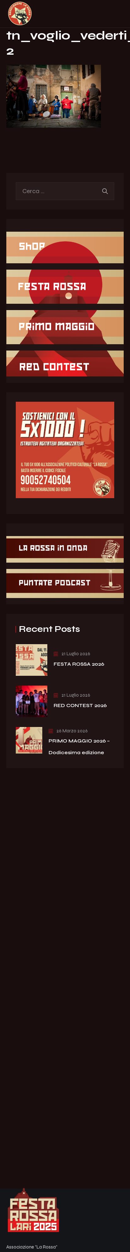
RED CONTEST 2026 (80, 705)
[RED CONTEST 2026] (31, 701)
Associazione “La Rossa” (31, 1247)
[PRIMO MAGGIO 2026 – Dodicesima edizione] (29, 740)
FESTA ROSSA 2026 (79, 664)
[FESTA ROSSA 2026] (31, 660)
